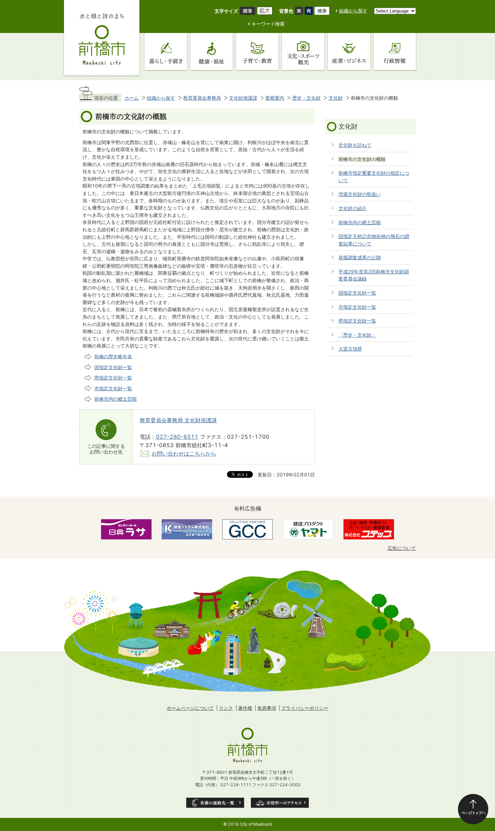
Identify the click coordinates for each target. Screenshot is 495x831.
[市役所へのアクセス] (280, 803)
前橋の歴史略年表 (113, 356)
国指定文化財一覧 (113, 367)
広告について (402, 548)
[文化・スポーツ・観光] (303, 51)
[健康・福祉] (211, 51)
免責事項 (266, 708)
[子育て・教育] (257, 51)
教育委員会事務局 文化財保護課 (178, 420)
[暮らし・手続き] (165, 51)
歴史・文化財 (306, 98)
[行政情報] (394, 51)
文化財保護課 (243, 98)
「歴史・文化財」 (357, 335)
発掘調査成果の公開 (359, 257)
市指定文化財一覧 (113, 388)
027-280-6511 (177, 436)
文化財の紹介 (352, 208)
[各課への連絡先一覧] (215, 803)
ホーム (132, 98)
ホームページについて (190, 708)
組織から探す (353, 10)
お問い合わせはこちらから (184, 453)
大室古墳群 (350, 349)
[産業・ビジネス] (349, 51)
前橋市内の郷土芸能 (115, 399)
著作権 (245, 708)
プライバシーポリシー (304, 708)
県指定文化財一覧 (113, 377)
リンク (226, 708)
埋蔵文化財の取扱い (359, 194)
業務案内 (274, 98)
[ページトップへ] (473, 809)
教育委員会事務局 (202, 98)
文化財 (336, 98)
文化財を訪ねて (354, 145)
